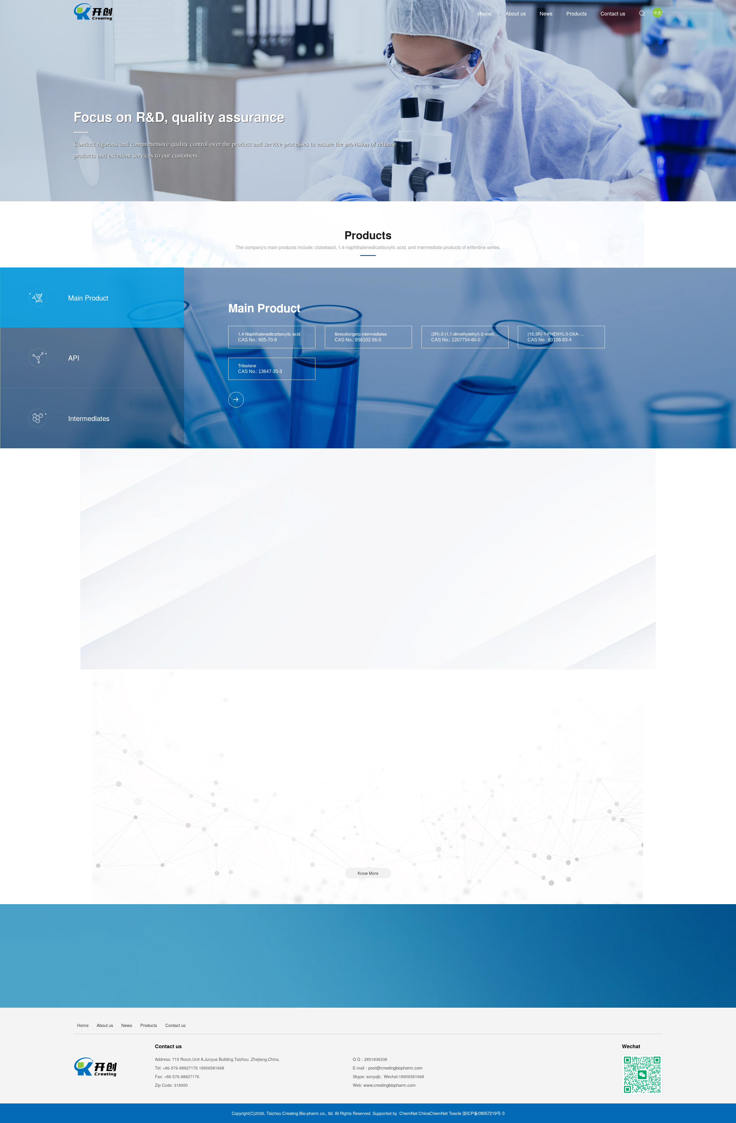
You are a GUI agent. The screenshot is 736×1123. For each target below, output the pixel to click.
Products (576, 13)
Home (485, 13)
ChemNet (408, 1113)
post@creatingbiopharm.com (395, 1068)
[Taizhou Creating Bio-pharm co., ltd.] (94, 12)
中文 (657, 13)
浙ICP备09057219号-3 (483, 1113)
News (546, 13)
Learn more (368, 1031)
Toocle (455, 1113)
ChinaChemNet (433, 1113)
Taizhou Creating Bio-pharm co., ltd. (301, 1113)
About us (515, 13)
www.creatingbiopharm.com (389, 1085)
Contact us (613, 13)
